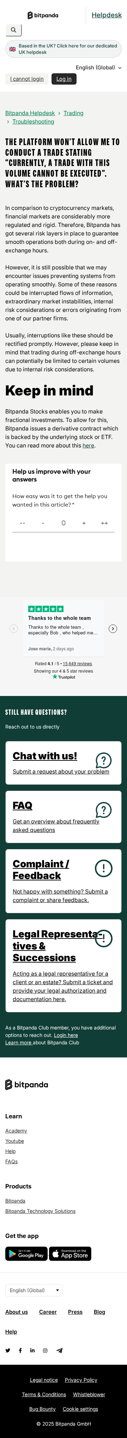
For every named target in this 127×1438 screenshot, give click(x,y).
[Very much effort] (22, 523)
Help (10, 1151)
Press (75, 1311)
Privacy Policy (81, 1380)
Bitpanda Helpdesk (30, 112)
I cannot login (27, 78)
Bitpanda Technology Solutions (40, 1211)
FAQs (11, 1161)
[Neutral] (63, 523)
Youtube (14, 1141)
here (88, 445)
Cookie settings (80, 1409)
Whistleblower (89, 1394)
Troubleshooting (33, 121)
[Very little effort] (104, 523)
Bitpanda (15, 1201)
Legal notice (44, 1380)
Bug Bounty (42, 1409)
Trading (74, 112)
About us (16, 1311)
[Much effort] (43, 523)
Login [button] (61, 1035)
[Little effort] (84, 523)
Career (48, 1311)
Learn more (19, 1042)
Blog (99, 1311)
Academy (16, 1131)
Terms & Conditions (44, 1394)
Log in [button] (64, 78)
